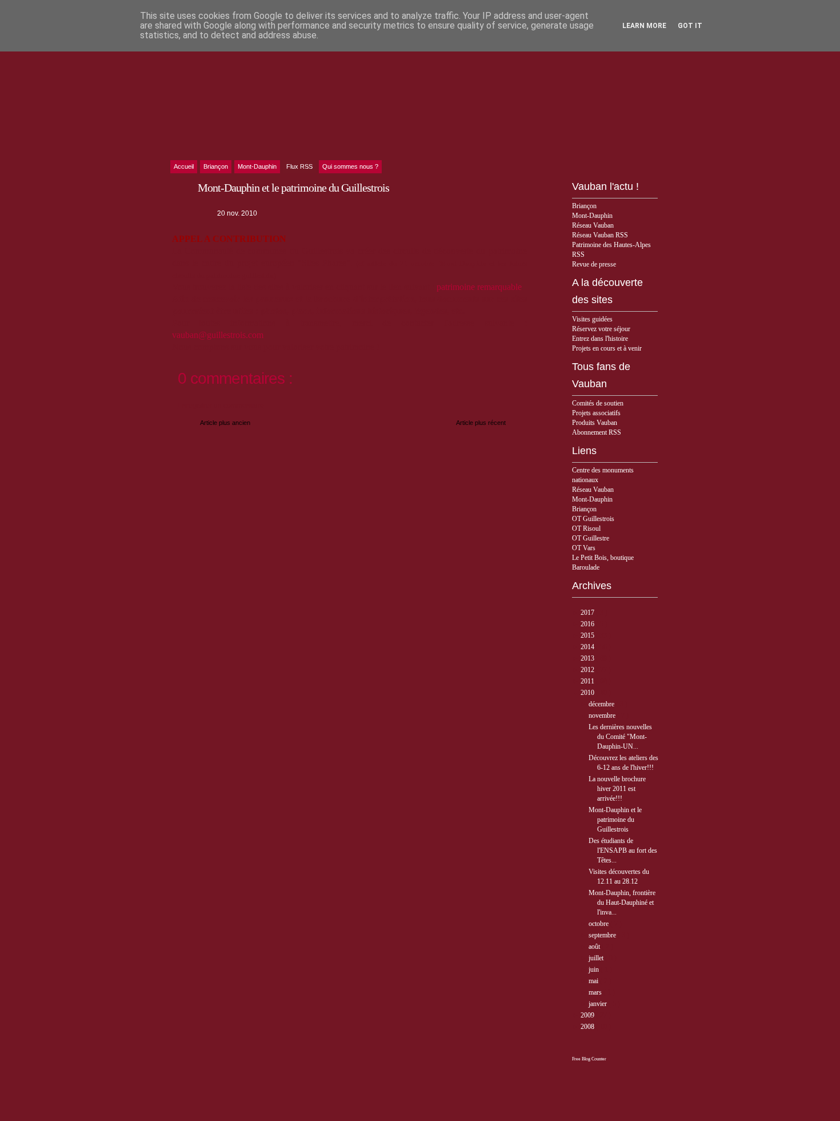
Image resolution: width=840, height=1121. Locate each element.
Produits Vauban (594, 423)
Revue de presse (594, 264)
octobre (599, 924)
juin (595, 969)
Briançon (584, 206)
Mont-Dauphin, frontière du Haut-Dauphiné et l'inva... (622, 902)
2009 (588, 1015)
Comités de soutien (597, 403)
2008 (588, 1027)
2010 (588, 693)
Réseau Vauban (593, 225)
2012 (588, 670)
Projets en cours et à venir (607, 348)
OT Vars (583, 548)
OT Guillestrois (593, 519)
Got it (690, 26)
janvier (599, 1004)
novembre (603, 715)
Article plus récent (481, 422)
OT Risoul (586, 528)
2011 (588, 681)
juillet (597, 958)
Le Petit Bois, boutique (603, 558)
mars (596, 992)
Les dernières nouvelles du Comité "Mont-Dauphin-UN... (620, 736)
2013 (588, 658)
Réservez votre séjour (601, 329)
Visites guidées (592, 319)
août (595, 947)
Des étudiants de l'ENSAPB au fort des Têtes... (623, 850)
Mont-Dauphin (592, 216)
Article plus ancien (225, 422)
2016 (588, 624)
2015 (588, 635)
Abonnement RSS (596, 432)
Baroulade (585, 567)
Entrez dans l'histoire (600, 339)
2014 (588, 647)
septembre (603, 935)
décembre (602, 704)
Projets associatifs (596, 413)
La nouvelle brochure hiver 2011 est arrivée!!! (617, 788)
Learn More (644, 26)
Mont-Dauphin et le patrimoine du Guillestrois (615, 819)
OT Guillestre (590, 538)
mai (594, 981)
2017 (588, 613)
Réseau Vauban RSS (600, 235)
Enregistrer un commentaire (221, 406)
